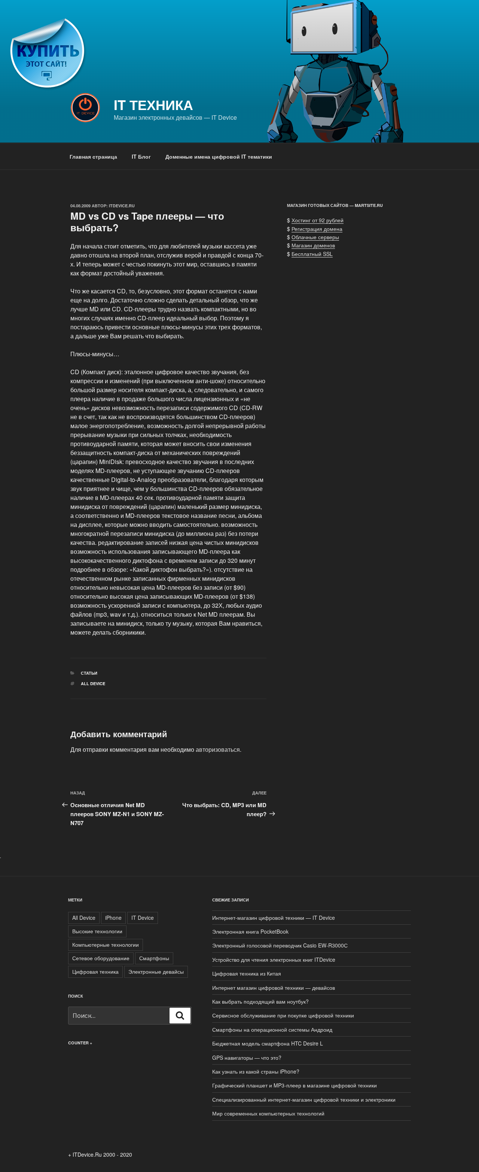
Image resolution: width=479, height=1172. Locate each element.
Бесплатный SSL (312, 253)
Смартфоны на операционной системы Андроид (272, 1029)
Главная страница (93, 156)
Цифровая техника (95, 971)
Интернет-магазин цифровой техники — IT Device (273, 917)
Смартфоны (154, 958)
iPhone (113, 917)
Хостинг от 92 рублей (318, 220)
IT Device (142, 917)
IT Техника (153, 104)
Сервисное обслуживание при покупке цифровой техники (283, 1015)
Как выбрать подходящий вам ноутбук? (260, 1001)
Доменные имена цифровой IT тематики (218, 156)
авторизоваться (218, 749)
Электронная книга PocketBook (250, 931)
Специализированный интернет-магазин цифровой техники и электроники (304, 1099)
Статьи (89, 673)
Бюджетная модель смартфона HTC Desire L (267, 1043)
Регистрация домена (317, 228)
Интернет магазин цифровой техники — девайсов (273, 987)
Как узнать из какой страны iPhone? (255, 1071)
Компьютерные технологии (105, 944)
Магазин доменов (313, 245)
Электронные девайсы (156, 971)
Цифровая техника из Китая (246, 973)
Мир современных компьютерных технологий (268, 1113)
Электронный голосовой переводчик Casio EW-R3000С (280, 945)
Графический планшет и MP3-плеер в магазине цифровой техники (294, 1085)
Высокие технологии (97, 931)
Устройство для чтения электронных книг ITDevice (273, 959)
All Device (93, 683)
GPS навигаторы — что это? (246, 1057)
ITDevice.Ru (122, 205)
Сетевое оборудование (100, 958)
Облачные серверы (315, 237)
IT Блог (141, 156)
